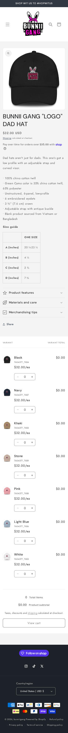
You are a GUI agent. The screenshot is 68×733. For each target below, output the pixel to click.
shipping (32, 613)
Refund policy (56, 719)
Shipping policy (55, 724)
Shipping (7, 138)
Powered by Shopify (36, 719)
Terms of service (35, 724)
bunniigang (19, 719)
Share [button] (10, 324)
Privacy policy (16, 724)
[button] (7, 24)
